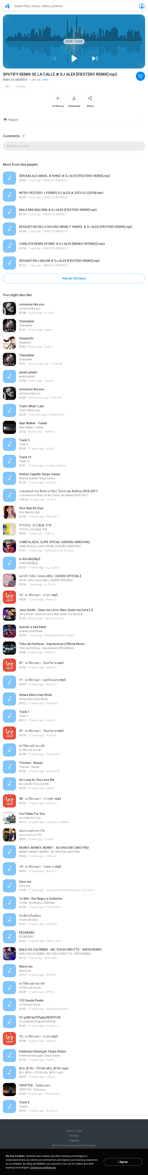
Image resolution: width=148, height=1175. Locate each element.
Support (74, 1140)
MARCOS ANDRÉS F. (15, 79)
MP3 (7, 86)
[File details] (74, 178)
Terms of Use (74, 1130)
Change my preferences (43, 1167)
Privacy (74, 1135)
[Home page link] (7, 6)
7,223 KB (20, 86)
